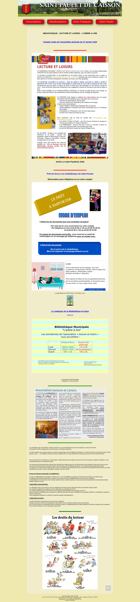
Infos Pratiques (82, 21)
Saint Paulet (106, 21)
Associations (33, 21)
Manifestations (57, 21)
